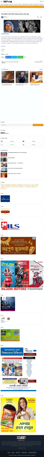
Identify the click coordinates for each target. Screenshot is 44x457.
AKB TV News (3, 188)
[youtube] (21, 448)
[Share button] (25, 57)
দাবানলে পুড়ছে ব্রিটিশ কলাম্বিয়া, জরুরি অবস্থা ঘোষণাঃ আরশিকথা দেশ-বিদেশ (7, 85)
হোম (1, 11)
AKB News (6, 4)
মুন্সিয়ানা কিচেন (21, 186)
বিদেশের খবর (19, 4)
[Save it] (38, 17)
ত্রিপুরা (27, 184)
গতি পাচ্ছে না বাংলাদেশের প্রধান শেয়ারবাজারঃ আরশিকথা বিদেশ (15, 168)
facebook (12, 141)
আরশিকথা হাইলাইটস (25, 4)
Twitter (15, 57)
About (13, 452)
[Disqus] (22, 102)
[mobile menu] (1, 1)
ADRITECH (33, 455)
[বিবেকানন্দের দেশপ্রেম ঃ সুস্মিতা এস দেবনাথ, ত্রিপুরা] (4, 175)
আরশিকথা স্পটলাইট (8, 184)
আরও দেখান (41, 69)
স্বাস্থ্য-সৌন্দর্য (32, 186)
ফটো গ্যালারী (7, 186)
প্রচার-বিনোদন (41, 4)
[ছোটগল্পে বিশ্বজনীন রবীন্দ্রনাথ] (4, 159)
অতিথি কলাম (30, 4)
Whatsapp (21, 57)
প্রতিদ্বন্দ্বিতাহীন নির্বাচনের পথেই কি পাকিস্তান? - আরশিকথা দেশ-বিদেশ (35, 85)
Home (2, 4)
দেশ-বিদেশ (4, 11)
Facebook (9, 57)
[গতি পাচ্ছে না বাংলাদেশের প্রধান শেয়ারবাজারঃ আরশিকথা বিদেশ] (4, 170)
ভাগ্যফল (14, 186)
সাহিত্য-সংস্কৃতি (36, 4)
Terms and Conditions (32, 452)
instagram (33, 144)
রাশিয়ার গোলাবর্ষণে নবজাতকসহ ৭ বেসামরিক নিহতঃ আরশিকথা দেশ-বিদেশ (21, 85)
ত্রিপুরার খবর (11, 4)
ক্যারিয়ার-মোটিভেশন (20, 184)
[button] (43, 1)
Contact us (18, 452)
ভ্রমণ (17, 186)
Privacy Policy (24, 452)
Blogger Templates (17, 455)
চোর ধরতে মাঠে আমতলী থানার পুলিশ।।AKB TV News (19, 6)
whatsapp (12, 144)
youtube (33, 141)
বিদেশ (11, 186)
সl (36, 186)
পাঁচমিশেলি (37, 184)
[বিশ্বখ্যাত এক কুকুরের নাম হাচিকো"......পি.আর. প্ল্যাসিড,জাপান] (4, 165)
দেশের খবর (15, 4)
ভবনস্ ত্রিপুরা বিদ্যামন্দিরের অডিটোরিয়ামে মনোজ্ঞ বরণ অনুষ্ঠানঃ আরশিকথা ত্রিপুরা (17, 152)
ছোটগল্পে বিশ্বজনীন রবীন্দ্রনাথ (11, 157)
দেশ (29, 184)
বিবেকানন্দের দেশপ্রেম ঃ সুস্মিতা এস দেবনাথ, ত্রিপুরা (14, 173)
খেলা (24, 184)
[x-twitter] (23, 448)
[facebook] (19, 448)
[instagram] (24, 448)
